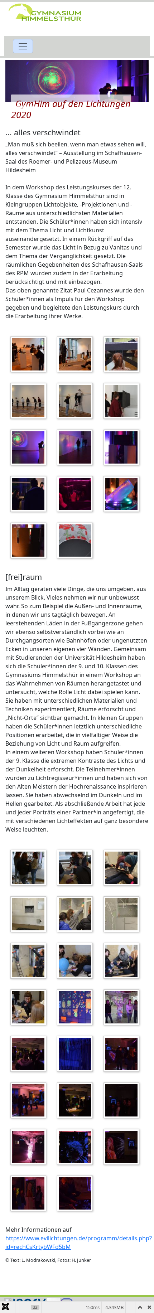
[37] (30, 540)
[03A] (30, 914)
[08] (30, 1007)
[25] (30, 354)
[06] (77, 961)
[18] (77, 1147)
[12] (77, 1054)
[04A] (123, 914)
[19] (123, 1147)
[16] (123, 1100)
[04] (77, 914)
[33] (123, 447)
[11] (30, 1054)
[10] (123, 1007)
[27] (123, 354)
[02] (77, 868)
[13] (123, 1054)
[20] (30, 1193)
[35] (77, 494)
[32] (77, 447)
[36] (123, 494)
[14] (30, 1100)
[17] (30, 1147)
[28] (30, 401)
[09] (77, 1007)
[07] (123, 961)
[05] (30, 961)
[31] (30, 447)
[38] (77, 540)
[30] (123, 401)
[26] (77, 354)
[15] (77, 1100)
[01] (30, 868)
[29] (77, 401)
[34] (30, 494)
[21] (77, 1193)
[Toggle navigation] (23, 46)
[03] (123, 868)
